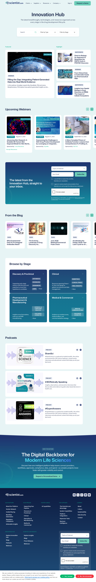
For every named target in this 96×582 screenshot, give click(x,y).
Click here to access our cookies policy (37, 577)
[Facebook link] (74, 494)
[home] (14, 3)
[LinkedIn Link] (85, 494)
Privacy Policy (54, 199)
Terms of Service (78, 198)
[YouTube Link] (89, 494)
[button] (28, 3)
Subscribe (80, 174)
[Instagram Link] (81, 494)
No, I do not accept (86, 576)
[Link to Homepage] (14, 495)
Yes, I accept (68, 576)
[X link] (78, 494)
